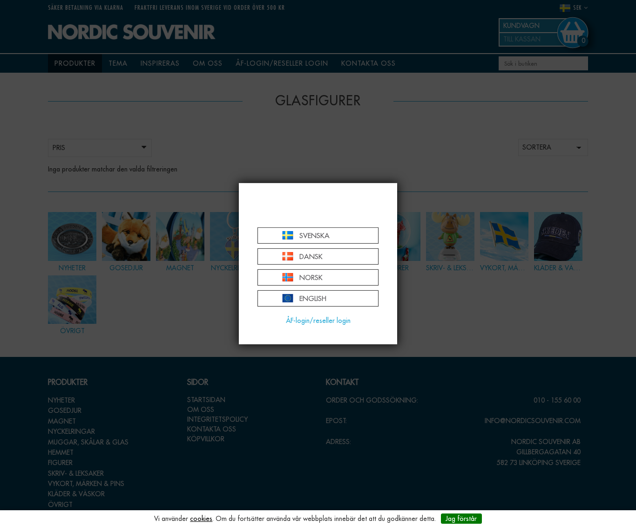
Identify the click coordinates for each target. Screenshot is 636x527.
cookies (201, 518)
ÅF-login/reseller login (318, 320)
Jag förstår (461, 518)
